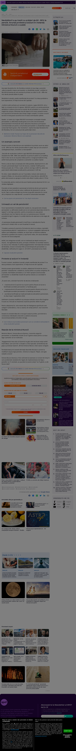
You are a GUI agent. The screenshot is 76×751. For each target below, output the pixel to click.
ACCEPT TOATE (68, 730)
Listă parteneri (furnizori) (41, 736)
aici (11, 741)
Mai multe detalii (15, 729)
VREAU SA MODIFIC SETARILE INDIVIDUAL (67, 736)
